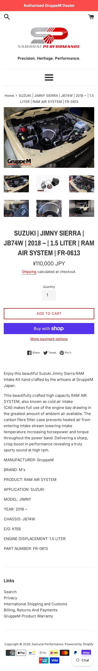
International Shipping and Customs (35, 603)
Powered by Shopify (79, 644)
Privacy (10, 597)
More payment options (49, 339)
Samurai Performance (47, 644)
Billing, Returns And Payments (31, 610)
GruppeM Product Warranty (28, 616)
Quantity (49, 287)
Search (10, 591)
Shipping (29, 271)
